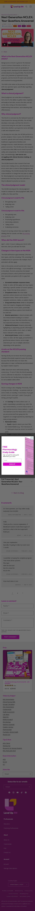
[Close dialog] (32, 438)
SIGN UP (12, 464)
